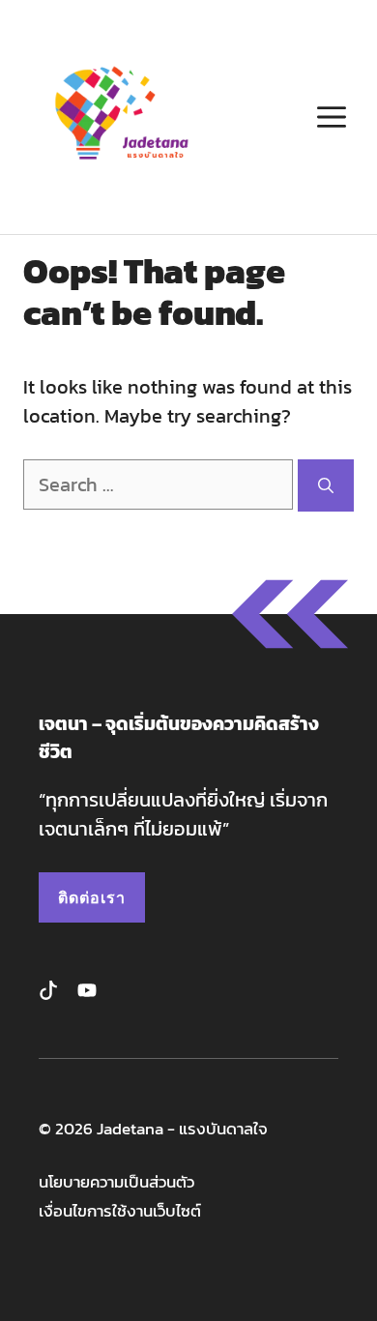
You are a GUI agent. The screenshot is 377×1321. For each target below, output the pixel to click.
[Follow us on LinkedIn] (87, 990)
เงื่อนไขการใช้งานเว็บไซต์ (120, 1211)
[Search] (326, 485)
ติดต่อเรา (92, 897)
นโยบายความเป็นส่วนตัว (116, 1182)
